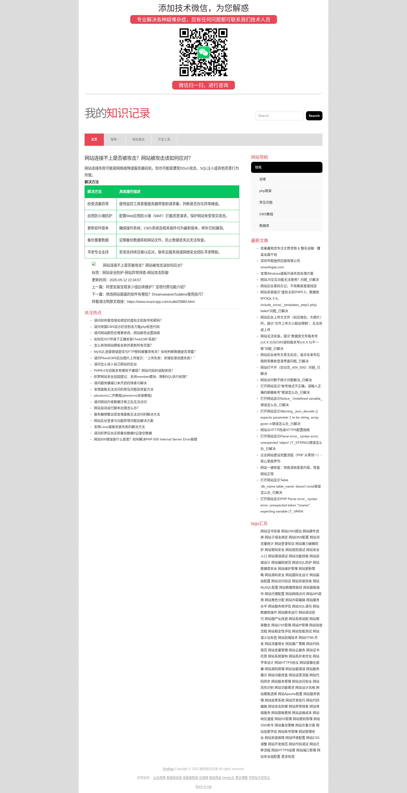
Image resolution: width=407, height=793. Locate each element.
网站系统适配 (299, 619)
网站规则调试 (295, 550)
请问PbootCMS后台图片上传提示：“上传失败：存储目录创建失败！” (144, 358)
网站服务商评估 (279, 606)
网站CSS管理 (281, 625)
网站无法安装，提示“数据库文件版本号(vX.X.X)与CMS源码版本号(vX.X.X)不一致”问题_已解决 (289, 342)
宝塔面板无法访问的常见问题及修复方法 (123, 389)
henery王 (228, 777)
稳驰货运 (215, 777)
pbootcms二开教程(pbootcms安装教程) (123, 395)
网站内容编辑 (295, 600)
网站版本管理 (281, 681)
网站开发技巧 (295, 700)
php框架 (265, 191)
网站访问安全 (302, 681)
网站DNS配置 (299, 537)
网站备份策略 (284, 725)
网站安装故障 (275, 738)
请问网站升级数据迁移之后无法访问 (120, 402)
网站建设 (138, 139)
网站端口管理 (306, 750)
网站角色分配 (275, 600)
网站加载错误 (295, 669)
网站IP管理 (300, 625)
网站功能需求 (284, 687)
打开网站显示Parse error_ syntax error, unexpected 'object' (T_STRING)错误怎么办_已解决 (291, 442)
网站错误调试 (278, 556)
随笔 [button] (114, 139)
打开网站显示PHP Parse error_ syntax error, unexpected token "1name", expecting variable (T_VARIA (288, 505)
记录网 (203, 777)
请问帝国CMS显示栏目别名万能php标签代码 (127, 327)
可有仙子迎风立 (259, 777)
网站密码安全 (275, 550)
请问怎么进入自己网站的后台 (115, 364)
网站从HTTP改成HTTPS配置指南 (285, 430)
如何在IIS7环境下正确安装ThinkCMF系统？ (126, 339)
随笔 (258, 167)
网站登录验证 (284, 543)
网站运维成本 (302, 713)
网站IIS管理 (283, 719)
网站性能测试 (302, 631)
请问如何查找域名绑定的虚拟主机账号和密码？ (128, 320)
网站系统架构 (278, 656)
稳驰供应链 (174, 777)
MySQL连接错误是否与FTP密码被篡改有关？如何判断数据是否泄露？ (145, 352)
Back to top (204, 786)
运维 (262, 179)
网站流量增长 (275, 644)
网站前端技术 (288, 637)
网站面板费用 (281, 713)
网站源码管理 (275, 669)
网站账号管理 (288, 731)
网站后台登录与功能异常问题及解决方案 (123, 421)
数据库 (264, 226)
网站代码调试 (299, 744)
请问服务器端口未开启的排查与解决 (120, 383)
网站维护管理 (288, 568)
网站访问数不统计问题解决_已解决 (286, 380)
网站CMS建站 (291, 531)
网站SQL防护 (302, 562)
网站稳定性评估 (279, 631)
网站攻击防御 (157, 273)
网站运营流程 (299, 675)
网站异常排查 (135, 273)
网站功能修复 (278, 675)
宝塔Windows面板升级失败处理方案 (286, 273)
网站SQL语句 (302, 606)
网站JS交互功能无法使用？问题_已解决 (289, 279)
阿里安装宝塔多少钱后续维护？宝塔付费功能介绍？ (146, 287)
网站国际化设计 (297, 575)
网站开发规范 (278, 744)
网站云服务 (297, 650)
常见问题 (266, 202)
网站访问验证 (281, 581)
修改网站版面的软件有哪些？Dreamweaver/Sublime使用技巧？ (155, 294)
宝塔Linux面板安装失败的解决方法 (119, 427)
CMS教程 (266, 214)
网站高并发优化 (300, 656)
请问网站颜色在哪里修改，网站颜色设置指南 (127, 333)
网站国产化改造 (276, 619)
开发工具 (164, 139)
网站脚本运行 (288, 612)
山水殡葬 (159, 777)
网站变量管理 (278, 650)
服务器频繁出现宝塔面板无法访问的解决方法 (127, 414)
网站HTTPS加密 (283, 750)
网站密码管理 (303, 719)
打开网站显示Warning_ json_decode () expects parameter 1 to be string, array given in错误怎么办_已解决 (289, 417)
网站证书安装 (270, 531)
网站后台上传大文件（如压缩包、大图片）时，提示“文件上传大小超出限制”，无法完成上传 (291, 323)
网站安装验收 (302, 581)
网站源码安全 (275, 575)
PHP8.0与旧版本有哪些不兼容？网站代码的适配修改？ (134, 370)
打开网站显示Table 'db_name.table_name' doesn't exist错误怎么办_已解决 (290, 486)
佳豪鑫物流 (190, 777)
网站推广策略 (295, 644)
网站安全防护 (113, 273)
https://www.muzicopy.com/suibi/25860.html (161, 302)
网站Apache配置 (290, 694)
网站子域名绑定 (276, 537)
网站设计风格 (305, 687)
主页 (94, 139)
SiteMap (168, 769)
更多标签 (288, 756)
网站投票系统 (275, 700)
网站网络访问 (295, 594)
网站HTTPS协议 (287, 662)
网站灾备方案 (305, 725)
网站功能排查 (299, 556)
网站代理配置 (275, 594)
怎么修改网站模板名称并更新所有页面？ (123, 345)
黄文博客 (242, 777)
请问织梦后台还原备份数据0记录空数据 (123, 433)
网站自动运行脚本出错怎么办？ (117, 408)
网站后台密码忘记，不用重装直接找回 (288, 286)
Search (314, 116)
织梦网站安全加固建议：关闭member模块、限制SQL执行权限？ (141, 376)
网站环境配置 (295, 738)
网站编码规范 (281, 562)
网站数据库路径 (290, 587)
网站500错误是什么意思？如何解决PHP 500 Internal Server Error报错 (145, 439)
